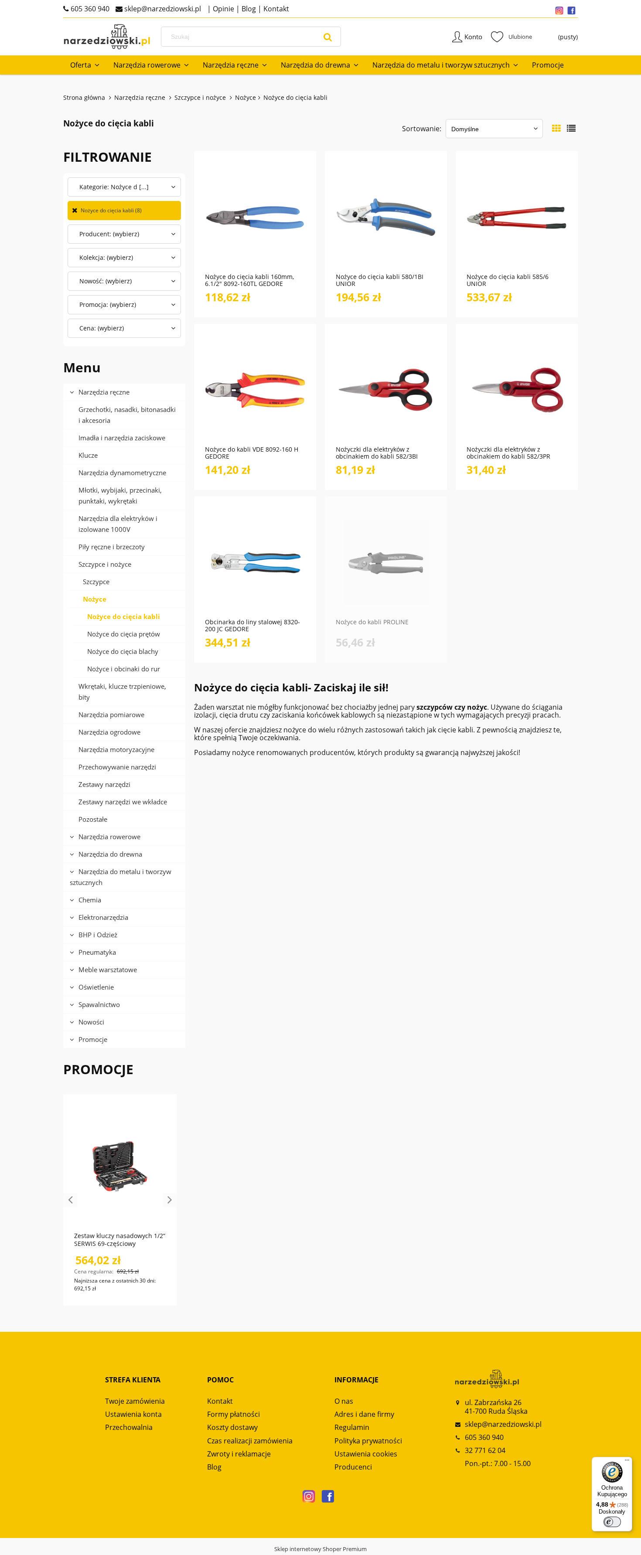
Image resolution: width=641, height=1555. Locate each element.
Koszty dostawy (232, 1427)
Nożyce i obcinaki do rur (123, 668)
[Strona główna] (106, 36)
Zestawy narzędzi (104, 784)
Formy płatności (233, 1414)
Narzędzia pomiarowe (111, 714)
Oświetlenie (96, 987)
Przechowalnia (129, 1427)
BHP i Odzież (97, 934)
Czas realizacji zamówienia (250, 1441)
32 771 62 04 (485, 1450)
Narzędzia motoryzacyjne (116, 749)
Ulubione (511, 36)
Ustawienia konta (133, 1414)
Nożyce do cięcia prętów (123, 633)
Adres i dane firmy (364, 1414)
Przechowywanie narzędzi (117, 766)
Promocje (92, 1039)
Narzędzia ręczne (104, 392)
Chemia (89, 899)
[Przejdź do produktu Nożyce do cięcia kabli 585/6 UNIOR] (517, 216)
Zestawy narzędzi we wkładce (122, 801)
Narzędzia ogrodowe (109, 732)
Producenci (353, 1467)
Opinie (222, 9)
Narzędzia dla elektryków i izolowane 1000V (117, 524)
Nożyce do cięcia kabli (123, 616)
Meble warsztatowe (107, 969)
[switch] (612, 1522)
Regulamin (351, 1427)
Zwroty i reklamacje (239, 1454)
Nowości (91, 1021)
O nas (343, 1401)
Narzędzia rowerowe (109, 836)
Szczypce (96, 581)
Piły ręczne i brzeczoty (111, 546)
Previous (70, 1200)
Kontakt (275, 9)
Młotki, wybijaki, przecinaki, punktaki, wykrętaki (120, 495)
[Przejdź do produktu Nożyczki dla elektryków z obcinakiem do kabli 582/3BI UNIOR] (386, 389)
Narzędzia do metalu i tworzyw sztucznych (120, 877)
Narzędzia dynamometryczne (122, 472)
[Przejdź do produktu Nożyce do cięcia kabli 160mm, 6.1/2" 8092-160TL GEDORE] (255, 216)
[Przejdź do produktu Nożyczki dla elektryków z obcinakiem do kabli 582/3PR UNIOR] (517, 389)
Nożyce (94, 599)
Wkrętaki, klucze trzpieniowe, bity (122, 691)
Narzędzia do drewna (110, 854)
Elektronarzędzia (103, 917)
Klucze (88, 455)
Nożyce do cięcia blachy (122, 651)
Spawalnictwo (99, 1004)
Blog (248, 9)
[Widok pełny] (571, 128)
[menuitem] (84, 65)
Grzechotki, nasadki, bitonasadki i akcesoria (127, 415)
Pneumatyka (97, 952)
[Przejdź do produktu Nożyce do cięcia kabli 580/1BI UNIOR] (386, 216)
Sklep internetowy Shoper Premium (320, 1549)
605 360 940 (89, 9)
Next (170, 1200)
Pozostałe (92, 819)
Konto (473, 36)
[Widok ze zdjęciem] (556, 128)
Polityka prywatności (368, 1441)
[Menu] (627, 1462)
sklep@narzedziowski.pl (162, 9)
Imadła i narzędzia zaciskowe (121, 437)
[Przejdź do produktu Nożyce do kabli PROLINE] (386, 561)
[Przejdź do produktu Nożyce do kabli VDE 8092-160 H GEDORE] (255, 389)
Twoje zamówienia (135, 1401)
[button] (282, 248)
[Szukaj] (328, 37)
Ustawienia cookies (365, 1454)
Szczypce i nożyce (104, 564)
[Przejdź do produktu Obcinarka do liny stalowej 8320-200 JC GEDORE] (255, 561)
